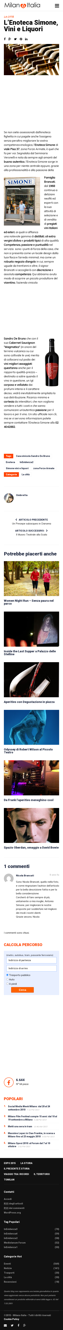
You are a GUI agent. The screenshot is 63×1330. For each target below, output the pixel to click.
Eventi (7, 1263)
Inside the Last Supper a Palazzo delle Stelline (30, 653)
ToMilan (9, 1179)
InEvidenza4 (10, 1233)
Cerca (22, 990)
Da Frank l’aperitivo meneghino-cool (28, 800)
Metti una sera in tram (20, 1126)
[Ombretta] (9, 498)
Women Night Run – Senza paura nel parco (29, 602)
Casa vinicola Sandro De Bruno (33, 456)
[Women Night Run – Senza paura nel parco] (31, 578)
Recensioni (10, 1282)
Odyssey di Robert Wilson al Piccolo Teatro (28, 751)
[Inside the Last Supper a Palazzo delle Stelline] (31, 629)
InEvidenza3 (10, 1229)
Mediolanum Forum (15, 1242)
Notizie (8, 1268)
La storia (26, 1163)
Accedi (8, 1199)
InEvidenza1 (10, 1247)
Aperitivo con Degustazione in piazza (29, 702)
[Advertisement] (31, 104)
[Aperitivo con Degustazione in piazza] (31, 679)
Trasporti (9, 1272)
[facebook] (18, 1325)
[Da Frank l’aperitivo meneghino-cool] (31, 777)
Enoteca (10, 462)
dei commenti (14, 1208)
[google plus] (24, 1325)
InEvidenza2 (26, 462)
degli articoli (13, 1203)
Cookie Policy (11, 1319)
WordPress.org (12, 1212)
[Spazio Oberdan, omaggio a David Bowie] (31, 825)
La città (9, 16)
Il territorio (42, 1174)
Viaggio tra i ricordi (16, 1174)
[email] (5, 1325)
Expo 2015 (10, 1163)
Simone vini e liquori (17, 468)
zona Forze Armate (43, 468)
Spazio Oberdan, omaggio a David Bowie (31, 847)
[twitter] (12, 1325)
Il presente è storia (17, 1168)
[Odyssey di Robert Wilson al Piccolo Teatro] (31, 727)
